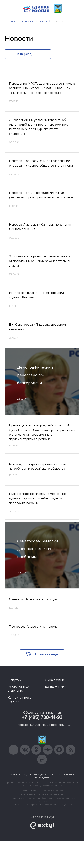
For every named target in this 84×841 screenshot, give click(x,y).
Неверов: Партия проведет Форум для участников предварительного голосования (41, 195)
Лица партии (54, 680)
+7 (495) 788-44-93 (42, 717)
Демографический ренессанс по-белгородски (35, 375)
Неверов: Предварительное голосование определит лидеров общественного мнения (41, 163)
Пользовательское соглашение (42, 790)
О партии (14, 680)
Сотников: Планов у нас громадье (34, 599)
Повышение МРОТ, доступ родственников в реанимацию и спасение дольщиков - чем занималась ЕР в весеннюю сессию (42, 88)
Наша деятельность (33, 21)
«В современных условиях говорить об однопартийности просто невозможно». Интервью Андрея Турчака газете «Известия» (38, 126)
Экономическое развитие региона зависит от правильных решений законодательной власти (40, 261)
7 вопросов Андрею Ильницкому (33, 626)
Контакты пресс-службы (20, 699)
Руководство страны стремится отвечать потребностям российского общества (39, 466)
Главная (10, 21)
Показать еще (46, 654)
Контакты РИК (55, 687)
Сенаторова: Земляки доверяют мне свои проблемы (37, 549)
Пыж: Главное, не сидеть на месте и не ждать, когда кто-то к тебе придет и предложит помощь (37, 498)
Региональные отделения (18, 688)
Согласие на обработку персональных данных (42, 804)
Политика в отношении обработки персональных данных (42, 799)
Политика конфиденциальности (42, 794)
